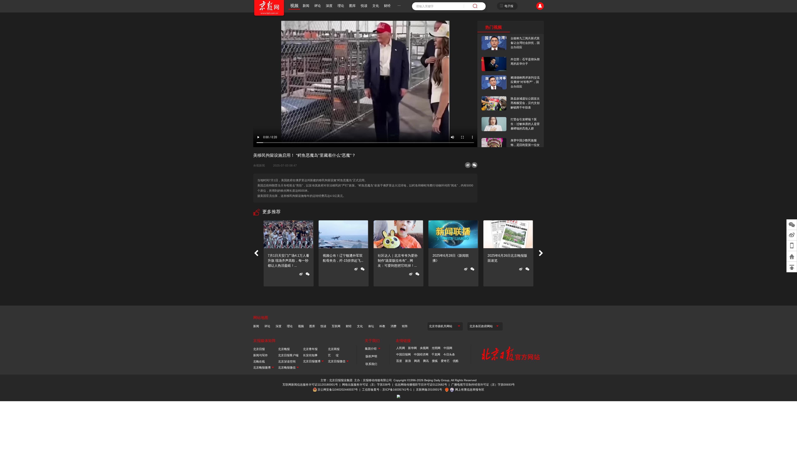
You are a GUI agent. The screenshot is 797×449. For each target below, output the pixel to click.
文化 (375, 5)
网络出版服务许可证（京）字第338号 (366, 384)
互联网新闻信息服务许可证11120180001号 (310, 384)
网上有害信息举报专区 (469, 389)
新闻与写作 (260, 355)
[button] (256, 253)
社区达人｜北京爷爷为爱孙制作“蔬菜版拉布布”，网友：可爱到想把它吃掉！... (398, 260)
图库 (352, 5)
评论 (317, 5)
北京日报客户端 (288, 355)
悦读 (364, 5)
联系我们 (371, 364)
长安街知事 (310, 355)
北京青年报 (310, 349)
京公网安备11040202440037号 (338, 389)
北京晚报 (284, 349)
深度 (329, 5)
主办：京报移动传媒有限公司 (373, 380)
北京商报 (334, 349)
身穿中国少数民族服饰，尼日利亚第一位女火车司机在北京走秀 (525, 145)
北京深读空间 (287, 361)
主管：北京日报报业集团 (336, 380)
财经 (387, 5)
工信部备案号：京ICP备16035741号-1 (387, 389)
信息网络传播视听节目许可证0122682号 (421, 384)
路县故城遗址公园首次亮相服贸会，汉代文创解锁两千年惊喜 (525, 103)
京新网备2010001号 (429, 389)
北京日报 (259, 349)
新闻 (306, 5)
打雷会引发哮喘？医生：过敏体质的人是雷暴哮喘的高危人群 (525, 124)
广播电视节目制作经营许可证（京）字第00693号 (483, 384)
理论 (340, 5)
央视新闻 (260, 165)
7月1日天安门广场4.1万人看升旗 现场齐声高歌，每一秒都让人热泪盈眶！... (288, 260)
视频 (294, 5)
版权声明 (371, 356)
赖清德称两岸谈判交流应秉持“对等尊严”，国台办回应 (525, 82)
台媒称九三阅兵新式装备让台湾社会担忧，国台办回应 (525, 43)
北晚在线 (259, 361)
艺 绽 (333, 355)
